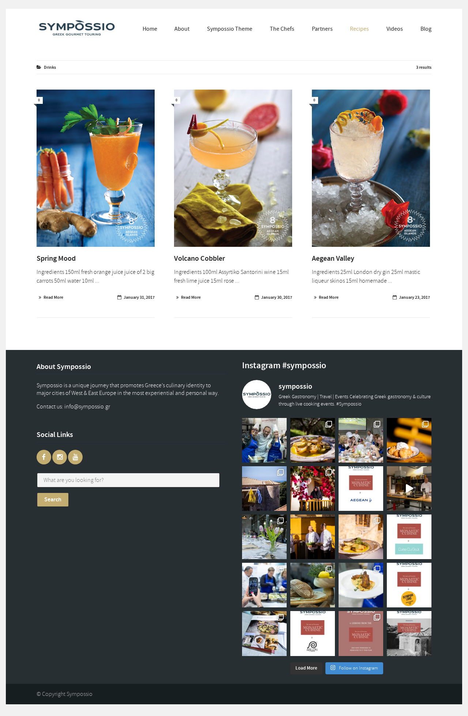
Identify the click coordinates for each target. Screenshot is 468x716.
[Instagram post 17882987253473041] (409, 488)
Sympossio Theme (229, 29)
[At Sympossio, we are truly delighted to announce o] (312, 633)
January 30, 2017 (276, 297)
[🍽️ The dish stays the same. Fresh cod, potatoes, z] (361, 537)
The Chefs (282, 29)
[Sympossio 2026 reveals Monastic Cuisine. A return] (409, 633)
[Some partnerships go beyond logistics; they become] (361, 488)
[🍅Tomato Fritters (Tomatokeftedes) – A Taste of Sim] (361, 585)
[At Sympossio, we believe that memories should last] (264, 633)
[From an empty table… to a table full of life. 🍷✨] (264, 537)
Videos (394, 29)
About (181, 29)
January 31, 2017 (139, 297)
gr (94, 406)
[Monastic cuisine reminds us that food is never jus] (361, 633)
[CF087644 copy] (371, 168)
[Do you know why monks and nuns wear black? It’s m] (312, 488)
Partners (322, 29)
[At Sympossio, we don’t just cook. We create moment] (264, 585)
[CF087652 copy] (233, 168)
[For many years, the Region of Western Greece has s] (409, 585)
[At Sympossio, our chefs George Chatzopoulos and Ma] (361, 440)
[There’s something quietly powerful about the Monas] (264, 488)
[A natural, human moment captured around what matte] (264, 440)
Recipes (359, 29)
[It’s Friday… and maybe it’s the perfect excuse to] (312, 440)
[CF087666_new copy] (96, 168)
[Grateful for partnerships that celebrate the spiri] (409, 537)
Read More (53, 297)
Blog (425, 29)
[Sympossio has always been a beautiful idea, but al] (312, 537)
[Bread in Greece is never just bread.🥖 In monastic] (312, 585)
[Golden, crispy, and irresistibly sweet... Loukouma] (409, 440)
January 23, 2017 (414, 297)
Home (150, 29)
